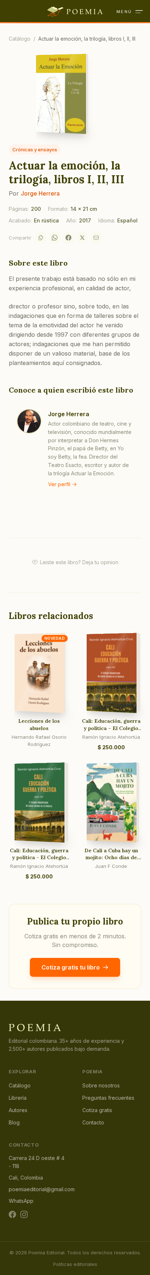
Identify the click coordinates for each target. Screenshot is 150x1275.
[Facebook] (68, 237)
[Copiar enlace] (41, 237)
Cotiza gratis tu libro (71, 967)
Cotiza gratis (97, 1110)
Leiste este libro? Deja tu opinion (79, 562)
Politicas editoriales (75, 1264)
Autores (18, 1110)
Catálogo (20, 39)
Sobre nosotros (101, 1085)
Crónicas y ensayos (34, 149)
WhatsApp (21, 1201)
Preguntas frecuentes (108, 1098)
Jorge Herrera (40, 193)
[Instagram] (24, 1214)
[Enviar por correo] (96, 237)
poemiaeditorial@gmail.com (42, 1189)
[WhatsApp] (54, 237)
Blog (14, 1122)
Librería (18, 1098)
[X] (82, 237)
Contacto (93, 1122)
